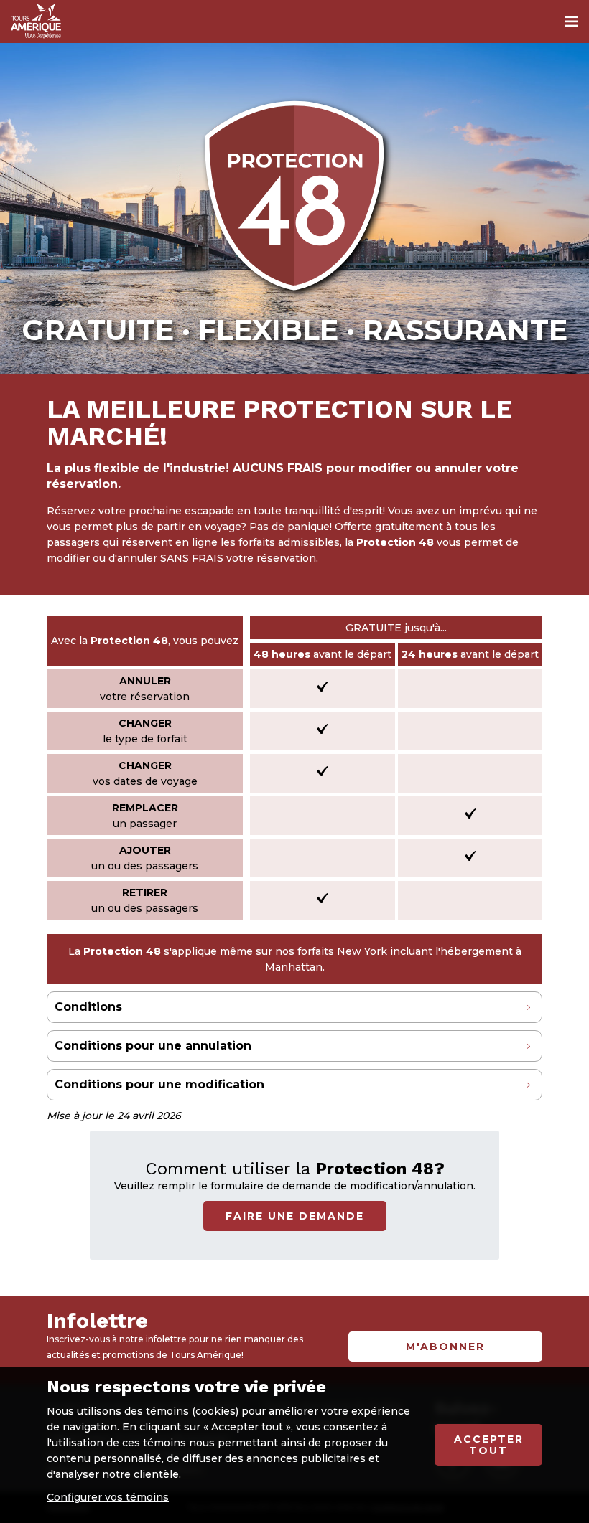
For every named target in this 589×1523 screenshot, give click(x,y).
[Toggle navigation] (571, 21)
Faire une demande (295, 1216)
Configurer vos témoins (108, 1497)
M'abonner (445, 1346)
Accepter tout (489, 1445)
